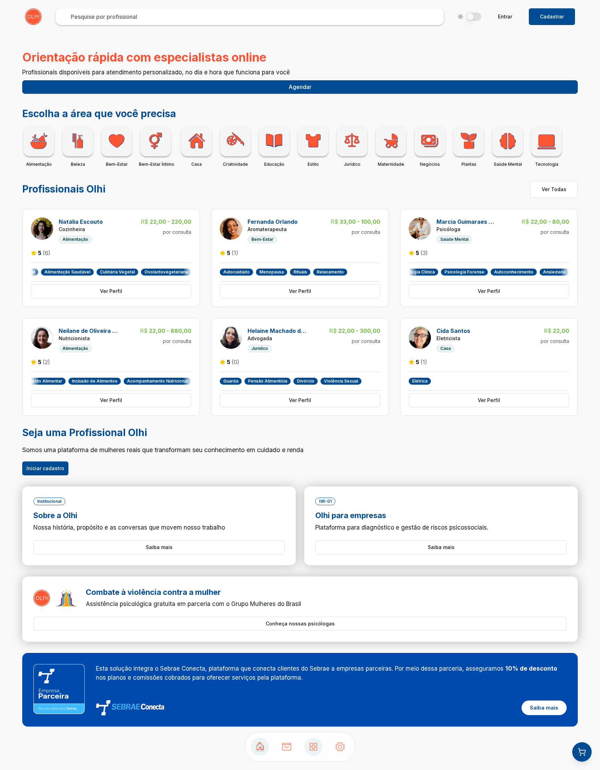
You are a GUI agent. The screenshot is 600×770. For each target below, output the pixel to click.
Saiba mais (159, 547)
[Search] (287, 747)
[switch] (473, 17)
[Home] (260, 747)
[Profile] (340, 747)
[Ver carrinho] (582, 752)
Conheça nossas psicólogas (300, 623)
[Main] (314, 747)
